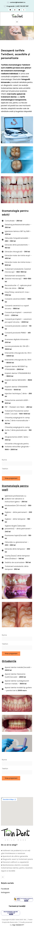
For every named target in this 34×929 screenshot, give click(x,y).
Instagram (5, 892)
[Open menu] (17, 22)
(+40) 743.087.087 (22, 6)
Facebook (5, 889)
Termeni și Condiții (17, 906)
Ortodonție (9, 661)
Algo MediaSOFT (18, 925)
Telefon (5, 469)
